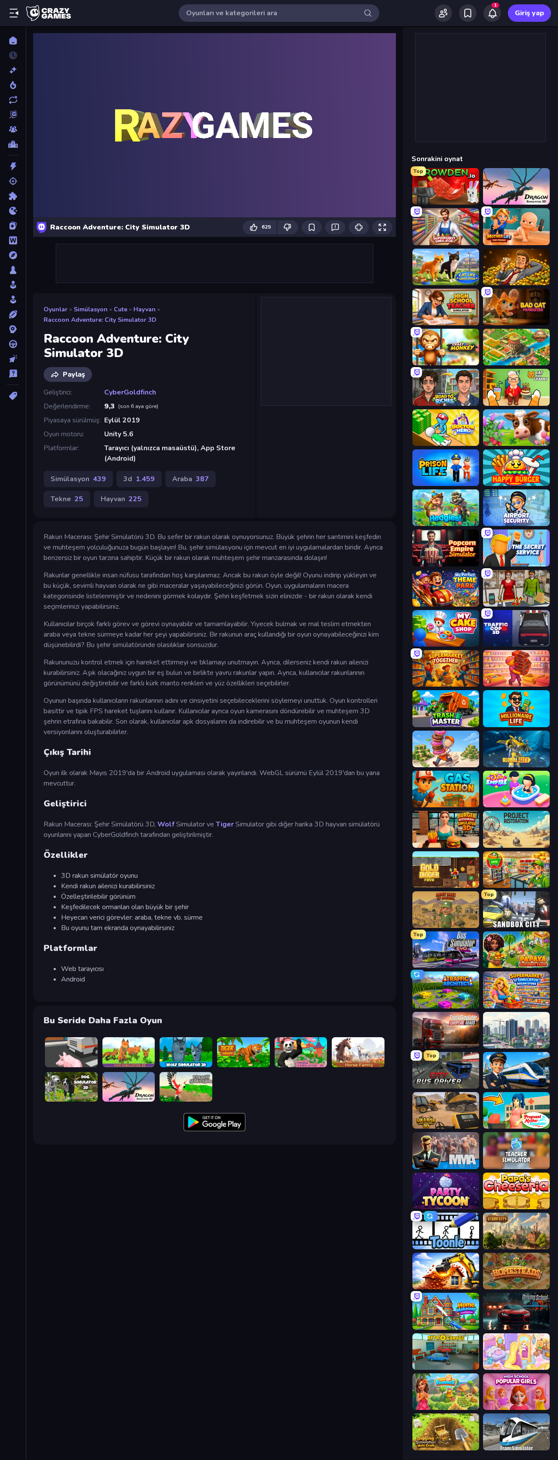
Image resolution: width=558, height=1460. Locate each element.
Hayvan (144, 309)
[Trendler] (13, 85)
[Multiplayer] (13, 129)
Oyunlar (56, 309)
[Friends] (443, 13)
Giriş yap (529, 13)
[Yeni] (13, 70)
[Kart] (13, 225)
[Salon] (13, 284)
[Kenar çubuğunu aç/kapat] (13, 13)
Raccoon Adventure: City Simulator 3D (100, 320)
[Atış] (13, 181)
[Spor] (13, 314)
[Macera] (13, 255)
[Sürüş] (13, 344)
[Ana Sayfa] (13, 40)
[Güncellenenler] (13, 99)
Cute (120, 309)
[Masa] (13, 270)
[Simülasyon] (13, 299)
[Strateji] (13, 329)
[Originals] (13, 114)
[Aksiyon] (13, 166)
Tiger (225, 824)
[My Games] (467, 13)
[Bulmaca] (13, 196)
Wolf (165, 824)
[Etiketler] (13, 395)
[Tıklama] (13, 358)
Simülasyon (91, 309)
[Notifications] (492, 13)
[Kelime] (13, 240)
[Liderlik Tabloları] (13, 144)
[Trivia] (13, 373)
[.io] (13, 210)
